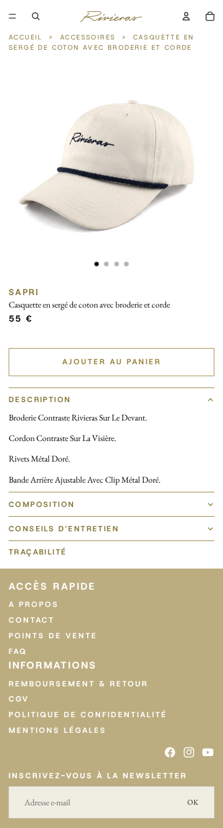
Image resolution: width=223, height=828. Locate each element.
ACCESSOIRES (87, 37)
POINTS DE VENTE (53, 635)
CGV (19, 699)
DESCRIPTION (40, 399)
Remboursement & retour (78, 683)
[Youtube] (207, 752)
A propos (34, 604)
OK (193, 802)
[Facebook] (169, 752)
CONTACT (32, 620)
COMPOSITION (42, 504)
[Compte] (186, 16)
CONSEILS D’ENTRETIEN (64, 528)
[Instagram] (188, 752)
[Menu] (12, 16)
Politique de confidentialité (88, 714)
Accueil (27, 37)
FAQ (18, 651)
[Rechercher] (36, 16)
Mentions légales (58, 730)
